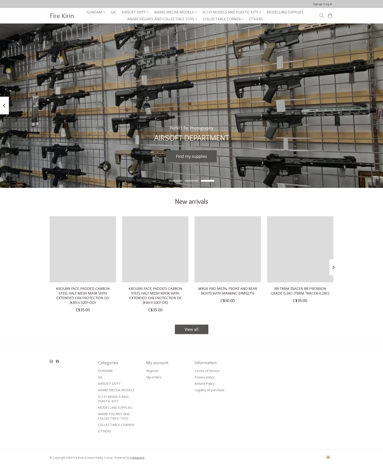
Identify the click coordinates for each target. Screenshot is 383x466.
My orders (154, 377)
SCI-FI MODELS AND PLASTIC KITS (113, 398)
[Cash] (328, 457)
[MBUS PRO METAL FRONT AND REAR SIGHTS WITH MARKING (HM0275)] (228, 249)
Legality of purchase (210, 390)
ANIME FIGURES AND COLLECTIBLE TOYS (114, 416)
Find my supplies (191, 156)
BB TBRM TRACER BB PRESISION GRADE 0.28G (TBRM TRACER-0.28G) (300, 290)
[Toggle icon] (321, 16)
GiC (113, 12)
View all (192, 329)
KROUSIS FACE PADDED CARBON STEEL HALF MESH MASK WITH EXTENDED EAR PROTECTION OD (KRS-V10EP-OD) (82, 295)
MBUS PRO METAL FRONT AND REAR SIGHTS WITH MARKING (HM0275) (227, 290)
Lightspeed (137, 458)
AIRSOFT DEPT (109, 383)
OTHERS (256, 19)
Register (152, 370)
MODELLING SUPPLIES (285, 12)
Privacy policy (204, 377)
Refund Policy (204, 383)
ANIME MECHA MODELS (116, 390)
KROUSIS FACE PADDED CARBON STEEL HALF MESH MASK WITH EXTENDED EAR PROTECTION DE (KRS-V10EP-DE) (155, 295)
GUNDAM (105, 370)
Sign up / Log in (322, 4)
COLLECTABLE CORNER (116, 424)
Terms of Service (207, 370)
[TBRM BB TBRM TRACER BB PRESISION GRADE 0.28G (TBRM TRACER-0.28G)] (300, 249)
